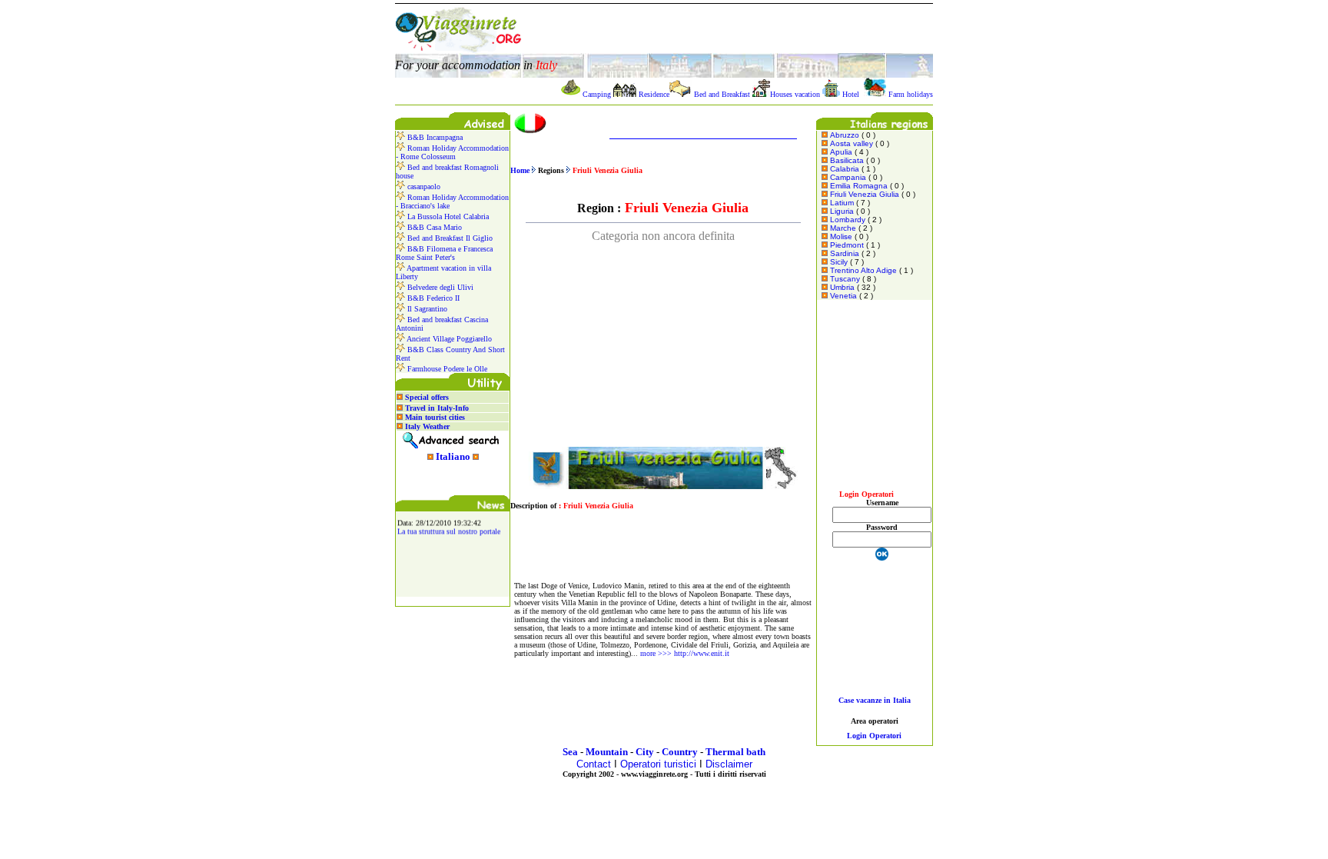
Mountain (607, 751)
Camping (597, 94)
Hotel (850, 94)
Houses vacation (795, 94)
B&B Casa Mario (433, 227)
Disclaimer (729, 764)
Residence (654, 94)
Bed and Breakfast (722, 94)
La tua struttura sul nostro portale (448, 528)
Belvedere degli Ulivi (439, 287)
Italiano (453, 456)
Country (680, 751)
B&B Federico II (432, 298)
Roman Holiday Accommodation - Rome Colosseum (452, 152)
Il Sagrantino (426, 309)
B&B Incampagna (434, 137)
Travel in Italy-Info (437, 408)
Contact (593, 764)
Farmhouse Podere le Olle (446, 369)
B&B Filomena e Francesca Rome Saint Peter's (444, 253)
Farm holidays (910, 94)
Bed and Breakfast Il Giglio (449, 238)
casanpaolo (422, 186)
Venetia (843, 295)
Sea (570, 751)
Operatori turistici (658, 764)
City (645, 751)
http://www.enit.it (701, 653)
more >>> (656, 653)
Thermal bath (735, 751)
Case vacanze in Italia (874, 700)
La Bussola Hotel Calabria (447, 216)
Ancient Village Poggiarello (448, 339)
